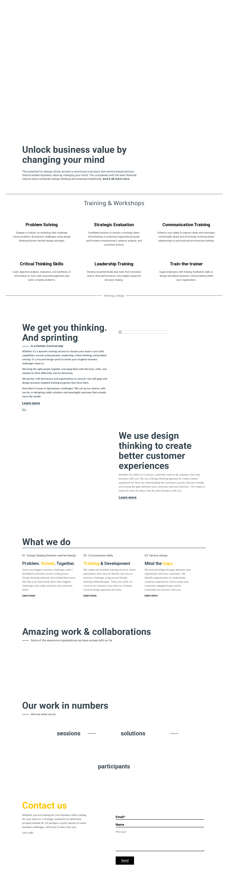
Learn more (151, 595)
